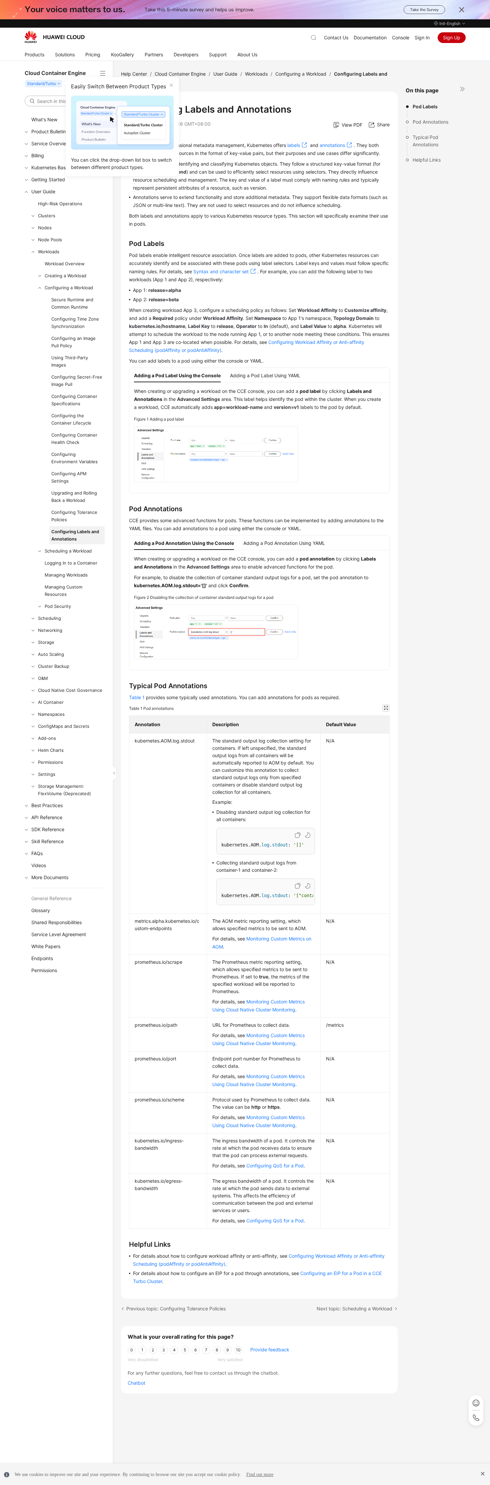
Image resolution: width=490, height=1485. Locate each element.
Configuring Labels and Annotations (75, 535)
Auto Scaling (51, 654)
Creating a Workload (65, 275)
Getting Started (48, 179)
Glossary (40, 910)
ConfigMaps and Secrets (63, 726)
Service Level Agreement (58, 934)
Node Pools (50, 239)
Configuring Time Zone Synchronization (75, 322)
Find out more (259, 1474)
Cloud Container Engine (180, 74)
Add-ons (47, 738)
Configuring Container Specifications (74, 400)
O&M (43, 678)
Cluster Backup (53, 666)
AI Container (51, 702)
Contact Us (336, 37)
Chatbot (136, 1383)
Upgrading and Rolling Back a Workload (74, 496)
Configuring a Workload (69, 287)
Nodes (45, 227)
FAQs (37, 853)
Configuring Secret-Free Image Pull (76, 380)
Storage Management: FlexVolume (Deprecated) (64, 789)
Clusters (46, 215)
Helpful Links (427, 160)
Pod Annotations (430, 122)
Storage (46, 642)
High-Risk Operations (60, 203)
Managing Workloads (66, 575)
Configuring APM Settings (69, 477)
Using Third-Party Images (69, 361)
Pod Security (58, 606)
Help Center (134, 74)
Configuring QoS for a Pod (275, 1165)
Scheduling (49, 618)
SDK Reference (47, 829)
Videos (38, 865)
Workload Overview (65, 263)
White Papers (45, 946)
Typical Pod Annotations (425, 140)
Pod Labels (425, 106)
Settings (46, 774)
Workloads (48, 251)
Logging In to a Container (71, 563)
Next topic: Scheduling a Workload (354, 1308)
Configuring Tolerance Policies (74, 516)
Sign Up (451, 37)
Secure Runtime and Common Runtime (72, 303)
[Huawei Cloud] (55, 37)
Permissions (50, 762)
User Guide (43, 191)
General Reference (51, 898)
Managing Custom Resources (63, 590)
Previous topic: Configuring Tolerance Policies (176, 1308)
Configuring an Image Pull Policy (73, 342)
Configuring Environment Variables (74, 458)
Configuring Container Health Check (74, 438)
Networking (50, 630)
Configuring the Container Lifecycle (71, 419)
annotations (332, 145)
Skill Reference (47, 841)
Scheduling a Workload (68, 551)
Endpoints (42, 958)
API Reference (46, 817)
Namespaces (51, 714)
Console (400, 37)
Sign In (422, 37)
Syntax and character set (221, 271)
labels (293, 145)
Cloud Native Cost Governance (70, 690)
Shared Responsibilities (56, 922)
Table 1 (137, 697)
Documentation (370, 37)
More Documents (49, 877)
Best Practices (47, 805)
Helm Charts (51, 750)
